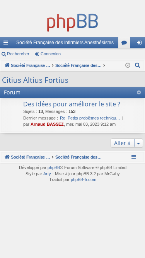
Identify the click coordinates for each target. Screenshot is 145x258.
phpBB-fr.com (83, 179)
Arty (47, 173)
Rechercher (18, 53)
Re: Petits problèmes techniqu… (90, 118)
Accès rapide (7, 44)
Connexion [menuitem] (140, 44)
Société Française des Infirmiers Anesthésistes (65, 42)
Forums (125, 44)
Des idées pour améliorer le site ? (71, 104)
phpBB (54, 167)
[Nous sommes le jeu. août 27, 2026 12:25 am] (127, 65)
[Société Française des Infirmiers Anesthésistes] (72, 21)
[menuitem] (137, 65)
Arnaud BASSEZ (47, 124)
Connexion (51, 53)
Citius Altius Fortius (35, 80)
